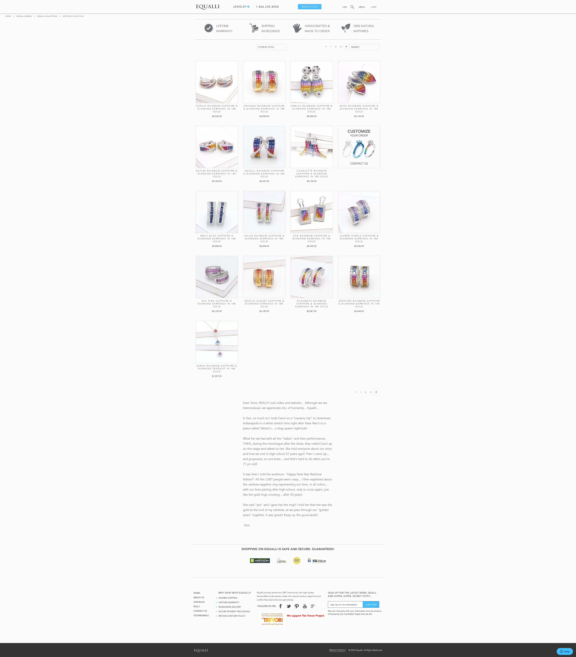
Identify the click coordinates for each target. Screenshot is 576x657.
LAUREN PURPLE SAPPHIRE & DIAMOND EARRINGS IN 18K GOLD (359, 238)
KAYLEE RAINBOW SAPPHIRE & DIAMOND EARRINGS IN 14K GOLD (217, 173)
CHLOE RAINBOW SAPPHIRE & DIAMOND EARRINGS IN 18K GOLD (264, 238)
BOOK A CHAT (310, 6)
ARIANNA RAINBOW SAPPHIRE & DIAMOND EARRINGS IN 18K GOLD (264, 109)
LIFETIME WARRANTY (228, 602)
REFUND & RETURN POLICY (231, 616)
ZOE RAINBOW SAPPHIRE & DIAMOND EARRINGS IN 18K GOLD (311, 238)
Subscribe (371, 604)
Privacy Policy (337, 650)
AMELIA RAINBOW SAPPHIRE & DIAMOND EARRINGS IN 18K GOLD (312, 109)
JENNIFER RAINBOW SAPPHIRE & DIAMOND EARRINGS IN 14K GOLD (359, 303)
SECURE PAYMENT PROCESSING (234, 611)
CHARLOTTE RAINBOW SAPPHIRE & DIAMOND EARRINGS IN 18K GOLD (311, 173)
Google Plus (313, 607)
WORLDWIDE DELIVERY (229, 607)
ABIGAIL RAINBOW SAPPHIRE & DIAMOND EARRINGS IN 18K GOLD (264, 173)
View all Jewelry (24, 16)
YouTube (305, 606)
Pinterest (297, 606)
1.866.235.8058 (267, 7)
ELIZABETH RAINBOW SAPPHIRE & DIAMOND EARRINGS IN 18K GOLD (311, 303)
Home (8, 16)
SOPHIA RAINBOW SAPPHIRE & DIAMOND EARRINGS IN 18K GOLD (217, 109)
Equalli (201, 650)
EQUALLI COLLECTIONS (47, 16)
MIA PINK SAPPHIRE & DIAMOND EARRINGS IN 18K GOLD (217, 303)
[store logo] (207, 6)
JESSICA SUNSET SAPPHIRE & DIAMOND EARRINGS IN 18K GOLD (264, 303)
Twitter (289, 606)
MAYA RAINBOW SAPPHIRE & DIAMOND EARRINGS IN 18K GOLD (359, 109)
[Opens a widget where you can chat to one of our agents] (564, 652)
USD (345, 7)
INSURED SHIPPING (227, 598)
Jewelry (240, 7)
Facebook (281, 606)
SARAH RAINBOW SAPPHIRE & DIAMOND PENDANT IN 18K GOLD (216, 368)
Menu (362, 7)
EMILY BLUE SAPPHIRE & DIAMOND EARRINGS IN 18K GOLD (217, 238)
